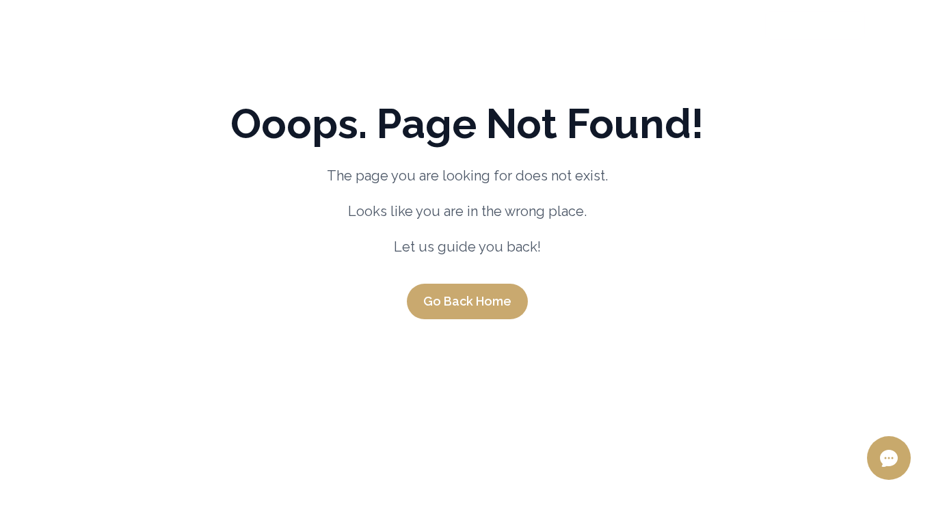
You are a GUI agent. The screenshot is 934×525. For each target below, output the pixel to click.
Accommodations (217, 24)
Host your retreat (523, 24)
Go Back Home (467, 301)
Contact (721, 24)
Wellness (334, 24)
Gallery (640, 24)
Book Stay (808, 24)
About (112, 24)
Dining (412, 24)
